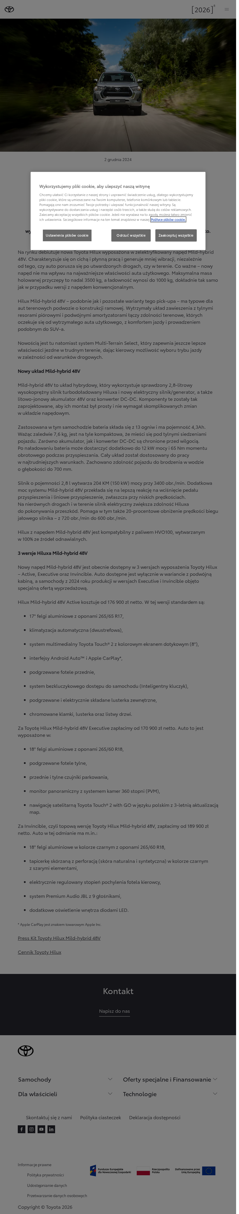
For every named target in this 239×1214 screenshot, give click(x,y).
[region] (118, 211)
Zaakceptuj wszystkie (176, 235)
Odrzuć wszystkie (131, 235)
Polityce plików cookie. (168, 219)
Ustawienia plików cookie (67, 235)
